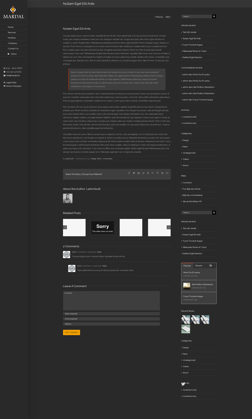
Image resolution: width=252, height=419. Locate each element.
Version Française (13, 86)
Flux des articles (191, 189)
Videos (186, 159)
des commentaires (193, 195)
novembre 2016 (189, 117)
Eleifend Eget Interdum (192, 57)
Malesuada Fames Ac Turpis (194, 51)
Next (167, 17)
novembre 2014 (189, 123)
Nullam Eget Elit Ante (192, 38)
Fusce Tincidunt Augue (192, 45)
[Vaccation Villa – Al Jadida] (185, 319)
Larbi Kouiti (69, 159)
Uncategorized (189, 153)
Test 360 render (189, 32)
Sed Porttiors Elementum (203, 87)
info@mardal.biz (13, 75)
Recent (198, 266)
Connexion (187, 183)
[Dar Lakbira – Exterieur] (195, 319)
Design (93, 159)
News (99, 159)
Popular (187, 266)
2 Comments (107, 159)
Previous (159, 17)
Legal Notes (11, 82)
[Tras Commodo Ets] (185, 329)
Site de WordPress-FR (192, 201)
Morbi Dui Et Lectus (201, 75)
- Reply (98, 252)
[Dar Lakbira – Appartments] (204, 319)
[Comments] (210, 265)
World (185, 165)
